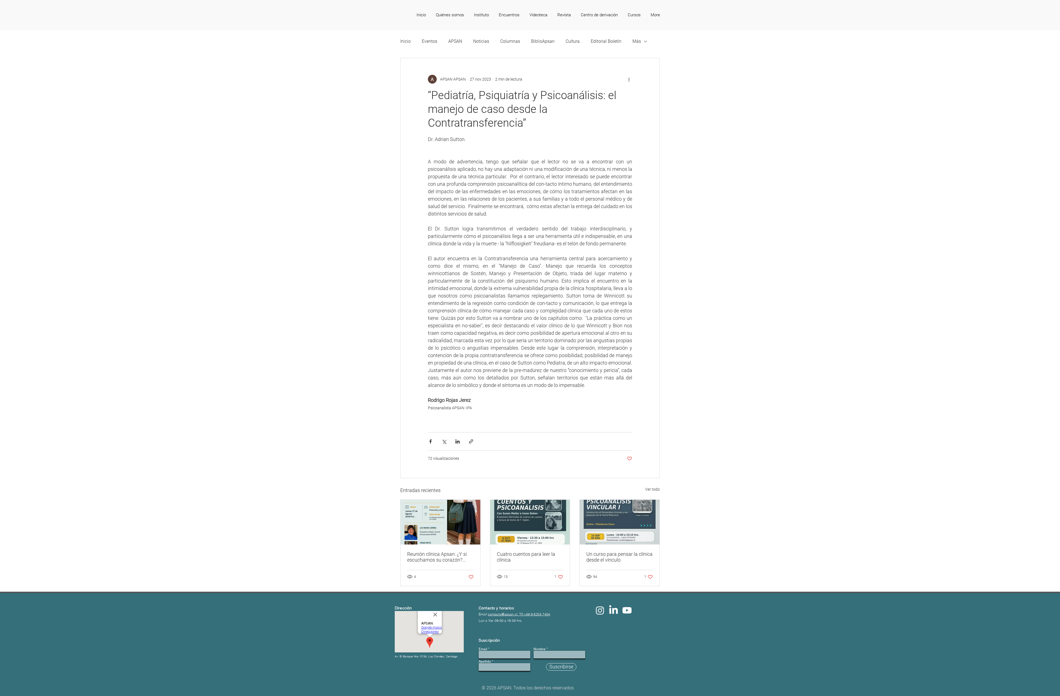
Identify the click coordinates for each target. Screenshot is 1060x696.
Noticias (481, 41)
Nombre (540, 649)
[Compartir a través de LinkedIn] (457, 441)
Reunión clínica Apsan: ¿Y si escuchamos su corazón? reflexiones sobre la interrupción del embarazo (437, 557)
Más (636, 41)
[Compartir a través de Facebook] (430, 441)
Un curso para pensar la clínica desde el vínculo (619, 557)
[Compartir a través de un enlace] (471, 441)
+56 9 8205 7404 (537, 614)
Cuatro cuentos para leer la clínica (526, 557)
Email (483, 649)
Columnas (510, 41)
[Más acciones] (629, 79)
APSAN (455, 41)
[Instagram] (600, 610)
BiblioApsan (543, 41)
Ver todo (652, 489)
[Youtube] (627, 610)
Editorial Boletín (606, 41)
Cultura (573, 41)
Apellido (485, 661)
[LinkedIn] (613, 610)
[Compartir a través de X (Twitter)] (444, 441)
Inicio (405, 41)
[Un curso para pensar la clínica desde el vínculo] (619, 522)
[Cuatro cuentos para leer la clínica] (530, 522)
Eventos (429, 41)
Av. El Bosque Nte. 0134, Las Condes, (420, 656)
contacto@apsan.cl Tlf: (506, 614)
